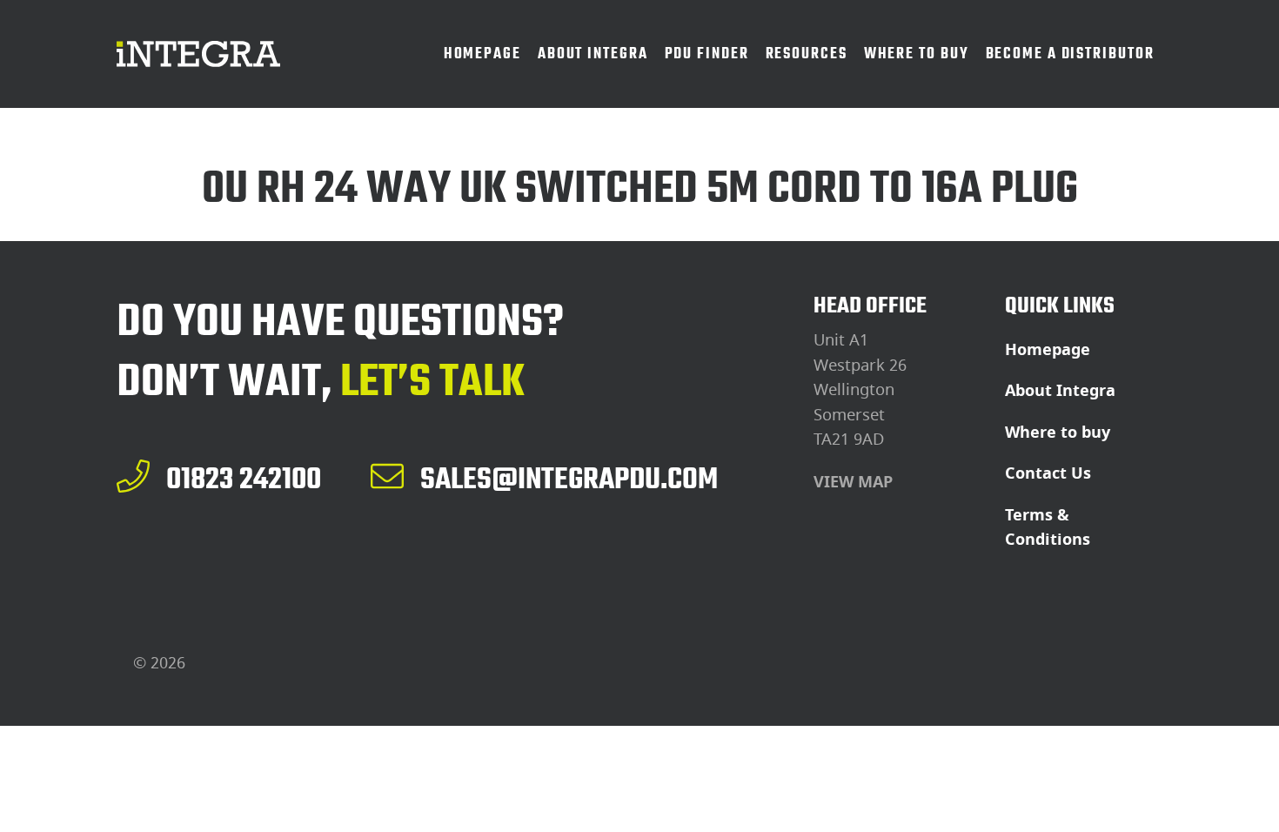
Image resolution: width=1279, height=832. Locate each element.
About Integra (1060, 390)
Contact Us (1048, 473)
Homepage (1047, 350)
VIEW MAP (853, 482)
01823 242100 (243, 478)
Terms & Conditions (1047, 528)
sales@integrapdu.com (569, 478)
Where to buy (1057, 432)
